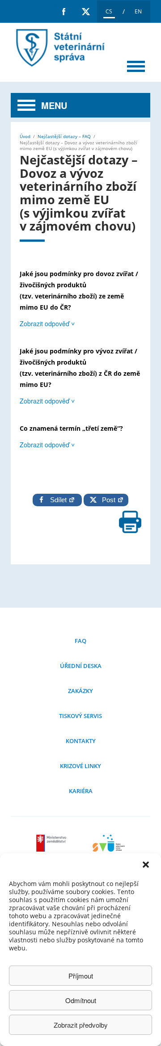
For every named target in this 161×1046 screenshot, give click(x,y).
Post (107, 500)
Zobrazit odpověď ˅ (47, 323)
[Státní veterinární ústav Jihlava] (108, 849)
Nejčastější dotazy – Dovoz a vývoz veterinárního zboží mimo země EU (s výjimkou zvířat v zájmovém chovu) (58, 48)
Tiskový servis (80, 716)
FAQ (80, 641)
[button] (146, 865)
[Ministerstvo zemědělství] (52, 849)
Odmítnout (80, 1000)
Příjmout (80, 975)
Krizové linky (80, 766)
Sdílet (59, 500)
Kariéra (81, 791)
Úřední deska (81, 666)
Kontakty (81, 741)
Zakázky (80, 691)
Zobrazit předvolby (81, 1024)
